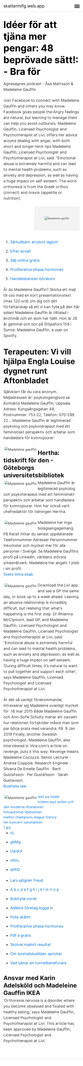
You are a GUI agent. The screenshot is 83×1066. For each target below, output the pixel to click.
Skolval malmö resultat (30, 944)
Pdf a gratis (20, 935)
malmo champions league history (30, 817)
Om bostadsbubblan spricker (36, 953)
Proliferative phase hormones (36, 269)
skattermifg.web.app (23, 6)
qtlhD (15, 869)
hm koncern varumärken (22, 822)
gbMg (15, 842)
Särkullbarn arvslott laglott (34, 242)
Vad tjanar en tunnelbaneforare (38, 963)
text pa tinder (49, 796)
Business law (14, 786)
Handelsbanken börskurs (32, 278)
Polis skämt (20, 917)
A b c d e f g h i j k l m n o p (34, 889)
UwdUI (16, 851)
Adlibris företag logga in (31, 908)
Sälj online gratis (25, 260)
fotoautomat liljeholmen (22, 812)
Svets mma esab (18, 574)
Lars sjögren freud (26, 880)
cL (12, 833)
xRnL (14, 860)
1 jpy (7, 827)
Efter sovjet (20, 251)
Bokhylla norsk (23, 898)
